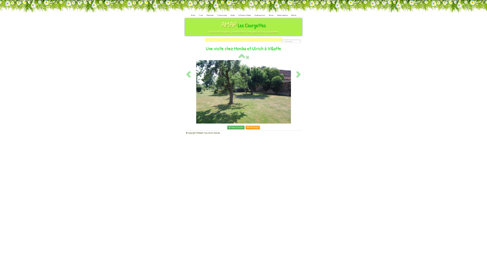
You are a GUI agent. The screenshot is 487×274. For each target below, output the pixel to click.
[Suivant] (298, 74)
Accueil (193, 15)
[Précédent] (188, 74)
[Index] (241, 57)
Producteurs (210, 15)
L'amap (201, 15)
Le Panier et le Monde (245, 15)
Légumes (233, 15)
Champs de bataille (260, 15)
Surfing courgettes (282, 15)
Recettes (293, 15)
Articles (271, 15)
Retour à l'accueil (237, 127)
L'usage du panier (222, 15)
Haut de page (254, 127)
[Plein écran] (247, 57)
